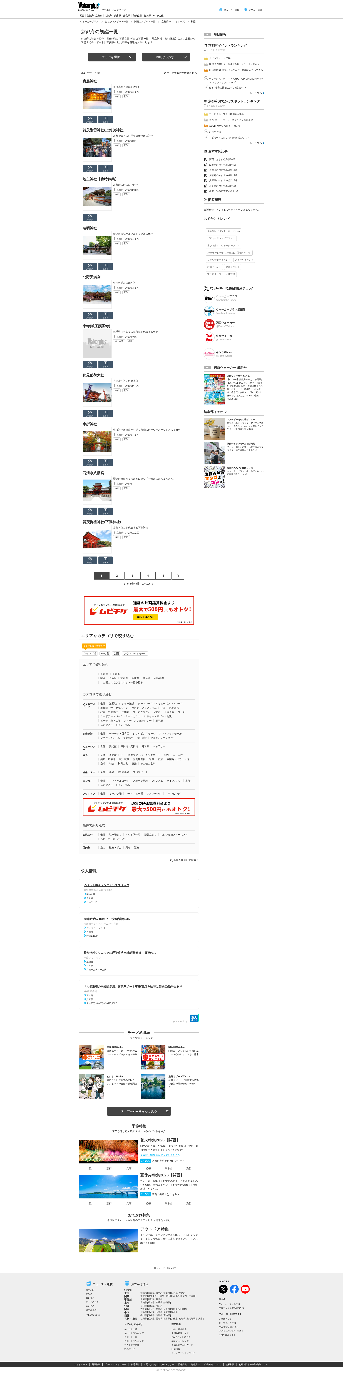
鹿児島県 (191, 1318)
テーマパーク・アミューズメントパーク (160, 703)
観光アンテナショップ (162, 737)
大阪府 (108, 15)
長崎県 (159, 1318)
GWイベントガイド (181, 1337)
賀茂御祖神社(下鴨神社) (102, 522)
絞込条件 (88, 834)
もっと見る (255, 93)
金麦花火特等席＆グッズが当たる (159, 1155)
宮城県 (143, 1293)
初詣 (126, 96)
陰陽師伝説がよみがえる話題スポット (134, 233)
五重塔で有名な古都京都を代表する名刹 (135, 331)
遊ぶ (102, 847)
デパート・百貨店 (119, 733)
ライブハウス (174, 780)
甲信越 (128, 1299)
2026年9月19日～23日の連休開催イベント (229, 252)
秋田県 (166, 1293)
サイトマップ (80, 1364)
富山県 (151, 1305)
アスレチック (154, 793)
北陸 (126, 1305)
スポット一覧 (130, 1337)
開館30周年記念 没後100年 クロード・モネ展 (234, 64)
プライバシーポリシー (115, 1364)
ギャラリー (159, 746)
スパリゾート (140, 772)
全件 (102, 703)
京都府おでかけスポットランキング (234, 101)
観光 (85, 755)
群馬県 (176, 1296)
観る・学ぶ (115, 847)
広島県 (143, 1312)
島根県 (174, 1312)
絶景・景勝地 (107, 759)
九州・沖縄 (130, 1318)
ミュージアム (89, 748)
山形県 (174, 1293)
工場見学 (169, 712)
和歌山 (169, 1168)
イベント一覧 (130, 1329)
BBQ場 (105, 653)
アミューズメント (89, 705)
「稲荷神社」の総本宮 (125, 380)
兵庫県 (117, 15)
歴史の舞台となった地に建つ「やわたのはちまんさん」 (144, 478)
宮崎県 (182, 1318)
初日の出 (123, 763)
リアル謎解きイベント (218, 259)
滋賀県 (147, 15)
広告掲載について (212, 1364)
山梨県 (143, 1299)
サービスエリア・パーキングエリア (140, 755)
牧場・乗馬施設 (109, 712)
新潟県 (159, 1299)
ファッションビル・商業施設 (116, 737)
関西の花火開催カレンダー (161, 1160)
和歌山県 (137, 15)
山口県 (159, 1312)
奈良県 (126, 15)
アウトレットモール (135, 653)
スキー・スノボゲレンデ (138, 720)
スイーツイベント (244, 259)
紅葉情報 (176, 1349)
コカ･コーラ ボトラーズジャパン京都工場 (231, 120)
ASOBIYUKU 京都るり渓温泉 (224, 125)
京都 (108, 1168)
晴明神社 (90, 228)
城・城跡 (124, 759)
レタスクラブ (225, 1319)
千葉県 (161, 1296)
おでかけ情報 (255, 10)
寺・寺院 (119, 341)
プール (181, 712)
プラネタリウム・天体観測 (221, 274)
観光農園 (174, 707)
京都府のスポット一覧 (173, 21)
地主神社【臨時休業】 (100, 179)
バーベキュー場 (134, 793)
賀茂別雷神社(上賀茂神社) (104, 130)
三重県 (159, 1302)
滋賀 (188, 1168)
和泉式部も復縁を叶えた (127, 86)
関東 (126, 1296)
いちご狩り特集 (179, 1329)
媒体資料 (195, 1364)
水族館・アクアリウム (144, 707)
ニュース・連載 (231, 10)
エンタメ (88, 780)
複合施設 (142, 737)
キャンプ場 (90, 653)
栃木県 (184, 1296)
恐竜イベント (233, 267)
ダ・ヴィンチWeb (227, 1323)
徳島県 (159, 1315)
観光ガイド (129, 1349)
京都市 (98, 15)
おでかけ (90, 1290)
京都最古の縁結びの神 (125, 184)
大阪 (89, 1168)
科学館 (145, 746)
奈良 (148, 1168)
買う (127, 847)
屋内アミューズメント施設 (115, 725)
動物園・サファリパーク (114, 707)
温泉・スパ (89, 772)
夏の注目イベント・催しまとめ (223, 231)
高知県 (166, 1315)
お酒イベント (214, 267)
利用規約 (96, 1364)
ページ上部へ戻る (167, 1268)
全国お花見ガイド (180, 1333)
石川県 (143, 1305)
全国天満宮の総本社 (124, 282)
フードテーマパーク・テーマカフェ (120, 716)
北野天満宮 (92, 277)
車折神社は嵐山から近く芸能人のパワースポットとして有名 (147, 429)
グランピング (172, 793)
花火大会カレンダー (181, 1341)
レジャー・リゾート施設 (158, 716)
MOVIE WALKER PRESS (231, 1330)
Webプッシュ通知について (232, 1308)
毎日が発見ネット (227, 1334)
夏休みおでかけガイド (182, 1345)
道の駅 (113, 755)
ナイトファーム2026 (219, 58)
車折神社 (90, 424)
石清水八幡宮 (93, 473)
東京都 (143, 1296)
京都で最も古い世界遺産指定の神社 (133, 135)
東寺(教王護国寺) (96, 326)
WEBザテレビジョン (228, 1327)
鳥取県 (166, 1312)
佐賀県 (151, 1318)
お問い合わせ (150, 1364)
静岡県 (166, 1302)
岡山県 (151, 1312)
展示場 (159, 720)
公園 (116, 653)
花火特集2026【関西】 (160, 1140)
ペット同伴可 (132, 834)
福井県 (159, 1305)
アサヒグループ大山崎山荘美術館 (226, 114)
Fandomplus (94, 1315)
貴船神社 (90, 81)
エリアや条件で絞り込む (180, 73)
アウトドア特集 (154, 1229)
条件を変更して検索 (184, 860)
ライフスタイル (93, 1302)
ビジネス (90, 1305)
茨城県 (192, 1296)
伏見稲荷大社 (93, 375)
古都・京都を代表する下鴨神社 (130, 527)
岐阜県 (151, 1302)
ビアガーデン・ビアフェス (221, 238)
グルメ (89, 1294)
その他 (159, 15)
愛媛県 (151, 1315)
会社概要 (230, 1364)
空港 (102, 763)
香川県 (143, 1315)
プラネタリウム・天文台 (146, 712)
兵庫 (128, 1168)
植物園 (125, 712)
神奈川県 (152, 1296)
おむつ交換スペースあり (174, 834)
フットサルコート (119, 780)
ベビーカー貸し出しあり (114, 838)
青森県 (151, 1293)
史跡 (160, 759)
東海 (126, 1302)
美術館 (113, 746)
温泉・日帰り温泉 (119, 772)
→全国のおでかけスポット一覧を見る (121, 682)
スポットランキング (134, 1341)
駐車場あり (115, 834)
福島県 (182, 1293)
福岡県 (143, 1318)
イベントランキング (134, 1333)
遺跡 (151, 759)
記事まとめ (91, 1309)
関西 (82, 15)
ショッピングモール (144, 733)
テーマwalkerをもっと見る (139, 1111)
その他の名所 (147, 763)
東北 (126, 1293)
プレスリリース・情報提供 (174, 1364)
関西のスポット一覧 (144, 21)
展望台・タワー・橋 (178, 759)
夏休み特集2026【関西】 (162, 1175)
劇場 (187, 780)
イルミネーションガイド (183, 1353)
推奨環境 (135, 1364)
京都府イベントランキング (227, 45)
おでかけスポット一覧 (116, 21)
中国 (126, 1312)
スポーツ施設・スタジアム (148, 780)
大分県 (174, 1318)
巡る (136, 847)
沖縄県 (199, 1318)
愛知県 (143, 1302)
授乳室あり (150, 834)
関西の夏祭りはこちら (159, 1194)
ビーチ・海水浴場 (110, 720)
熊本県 (166, 1318)
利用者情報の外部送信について (254, 1364)
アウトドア (89, 793)
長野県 (151, 1299)
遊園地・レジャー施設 (121, 703)
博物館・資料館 (129, 746)
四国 (126, 1315)
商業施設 (88, 733)
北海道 (128, 1289)
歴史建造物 (139, 759)
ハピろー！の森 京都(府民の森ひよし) (228, 137)
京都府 (90, 15)
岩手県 (159, 1293)
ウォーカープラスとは (229, 1304)
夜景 (134, 763)
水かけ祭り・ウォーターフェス (223, 245)
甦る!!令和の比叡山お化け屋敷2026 (227, 87)
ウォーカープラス (89, 21)
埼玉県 (169, 1296)
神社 (117, 96)
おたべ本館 (215, 131)
